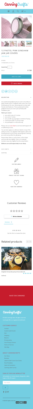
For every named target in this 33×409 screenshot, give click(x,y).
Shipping (4, 153)
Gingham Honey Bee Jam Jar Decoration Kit (13, 272)
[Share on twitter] (6, 91)
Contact (6, 328)
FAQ (5, 333)
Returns (6, 338)
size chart (12, 126)
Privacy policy (8, 340)
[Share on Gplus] (12, 91)
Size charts (5, 149)
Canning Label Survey (10, 367)
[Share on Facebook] (2, 91)
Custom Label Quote (10, 331)
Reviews (6, 358)
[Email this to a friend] (16, 91)
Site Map (6, 347)
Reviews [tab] (7, 222)
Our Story (7, 356)
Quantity (4, 67)
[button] (16, 83)
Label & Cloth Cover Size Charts (13, 360)
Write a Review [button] (17, 216)
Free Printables (8, 363)
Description (5, 97)
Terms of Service (9, 345)
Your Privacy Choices (10, 342)
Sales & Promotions (9, 365)
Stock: (3, 60)
